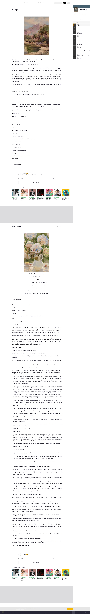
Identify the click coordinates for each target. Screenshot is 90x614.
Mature (41, 2)
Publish (68, 2)
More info (18, 609)
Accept (70, 608)
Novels (32, 2)
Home (25, 2)
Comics (28, 2)
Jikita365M (24, 173)
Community (37, 2)
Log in (65, 2)
